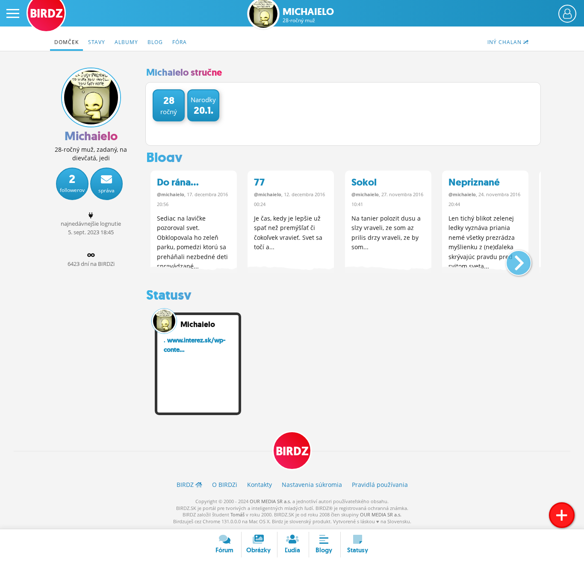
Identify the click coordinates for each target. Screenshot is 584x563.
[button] (511, 259)
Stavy (96, 42)
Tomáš (237, 514)
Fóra (179, 42)
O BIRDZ (224, 484)
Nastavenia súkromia (312, 484)
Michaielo (308, 15)
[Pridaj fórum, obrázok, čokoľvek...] (562, 515)
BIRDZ (292, 451)
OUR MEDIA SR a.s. (270, 501)
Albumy (126, 42)
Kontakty (259, 484)
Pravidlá (380, 484)
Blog (155, 42)
